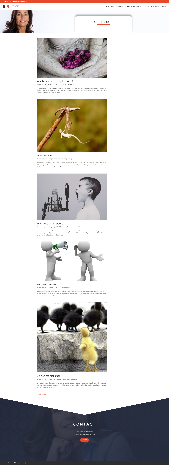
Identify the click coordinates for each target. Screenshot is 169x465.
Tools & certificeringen (132, 6)
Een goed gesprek (47, 285)
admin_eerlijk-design (46, 84)
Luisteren (79, 227)
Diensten (119, 6)
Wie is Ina (146, 6)
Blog (112, 6)
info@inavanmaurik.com (20, 1)
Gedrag (70, 159)
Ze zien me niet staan (49, 376)
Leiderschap (71, 84)
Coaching (64, 84)
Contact (163, 6)
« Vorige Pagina (41, 395)
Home (107, 6)
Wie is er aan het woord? (50, 224)
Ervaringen (154, 6)
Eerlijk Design (27, 463)
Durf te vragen (45, 156)
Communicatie (71, 227)
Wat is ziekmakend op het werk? (55, 82)
